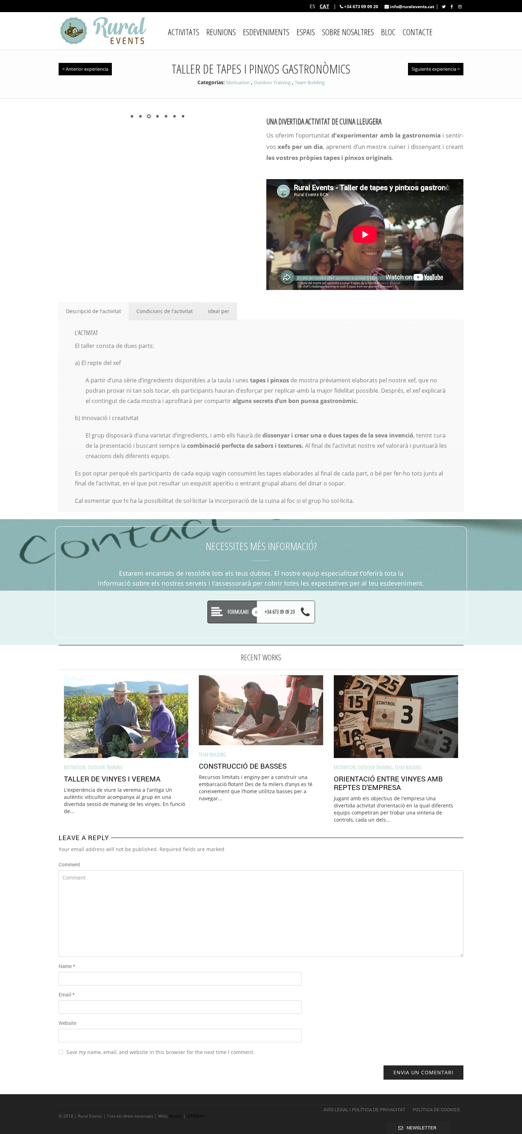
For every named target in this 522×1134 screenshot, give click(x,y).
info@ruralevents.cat (411, 7)
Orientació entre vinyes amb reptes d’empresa (388, 783)
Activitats (183, 32)
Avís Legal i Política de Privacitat (364, 1109)
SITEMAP (196, 1116)
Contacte (418, 32)
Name (67, 966)
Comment (69, 864)
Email (67, 994)
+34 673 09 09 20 (361, 7)
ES (312, 6)
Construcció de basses (243, 765)
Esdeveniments (266, 32)
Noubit (175, 1116)
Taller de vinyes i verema (112, 778)
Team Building (310, 82)
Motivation (238, 82)
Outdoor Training (272, 82)
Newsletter (421, 1127)
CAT (324, 6)
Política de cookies (436, 1109)
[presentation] (49, 731)
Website (67, 1023)
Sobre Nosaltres (348, 32)
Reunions (221, 32)
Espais (306, 32)
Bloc (388, 32)
